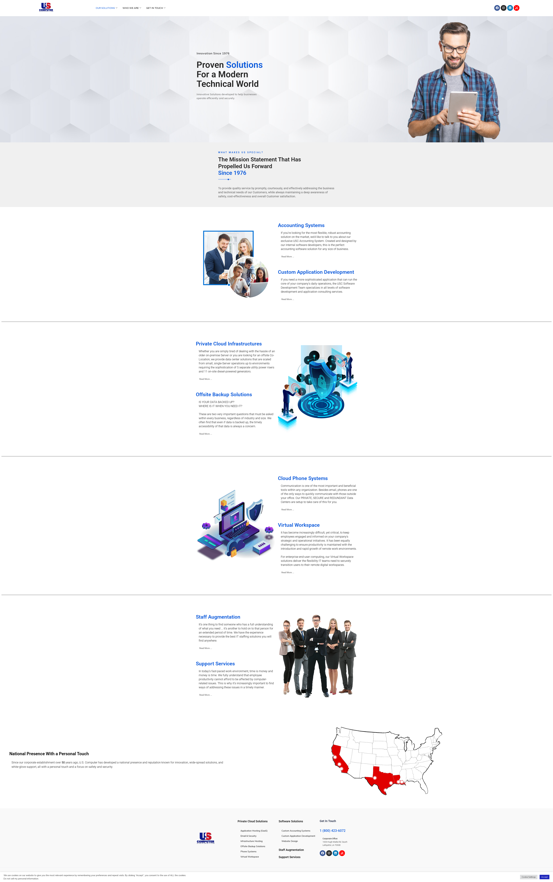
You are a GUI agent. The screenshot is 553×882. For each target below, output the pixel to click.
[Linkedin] (510, 8)
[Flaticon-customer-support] (516, 8)
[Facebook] (497, 8)
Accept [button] (544, 877)
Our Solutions (105, 7)
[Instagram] (503, 8)
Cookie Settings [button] (529, 877)
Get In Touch (154, 7)
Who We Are (131, 7)
